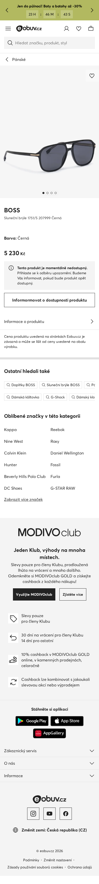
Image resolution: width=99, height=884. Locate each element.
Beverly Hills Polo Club (25, 476)
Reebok (57, 429)
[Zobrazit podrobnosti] (92, 321)
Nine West (13, 441)
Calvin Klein (15, 453)
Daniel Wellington (67, 453)
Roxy (55, 441)
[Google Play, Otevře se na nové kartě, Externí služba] (31, 721)
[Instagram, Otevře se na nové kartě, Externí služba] (33, 814)
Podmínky (31, 860)
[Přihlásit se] (66, 28)
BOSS (12, 210)
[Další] (92, 10)
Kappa (10, 429)
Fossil (55, 464)
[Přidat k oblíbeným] (92, 76)
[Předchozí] (7, 10)
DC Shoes (13, 488)
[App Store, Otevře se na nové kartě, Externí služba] (67, 721)
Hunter (10, 464)
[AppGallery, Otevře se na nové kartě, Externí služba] (49, 733)
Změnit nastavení (58, 860)
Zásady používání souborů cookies (35, 867)
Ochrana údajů (80, 867)
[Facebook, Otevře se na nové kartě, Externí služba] (66, 814)
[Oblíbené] (79, 28)
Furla (55, 476)
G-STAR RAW (63, 488)
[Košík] (91, 28)
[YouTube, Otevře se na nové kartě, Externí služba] (49, 814)
